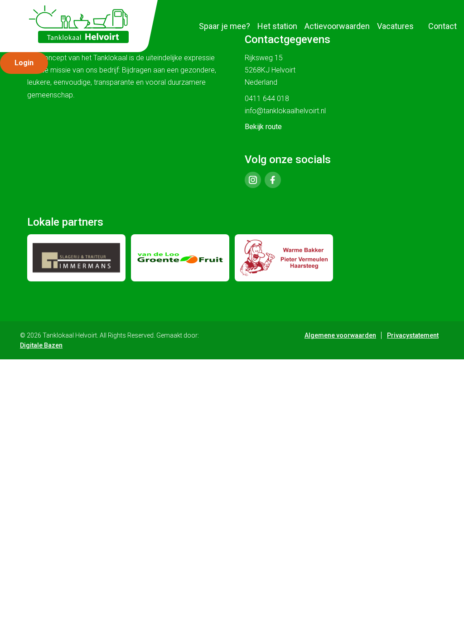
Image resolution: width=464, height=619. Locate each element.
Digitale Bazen (41, 345)
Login (24, 62)
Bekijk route (263, 126)
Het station (277, 26)
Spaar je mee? (224, 26)
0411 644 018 (267, 98)
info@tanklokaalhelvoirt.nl (285, 110)
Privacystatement (413, 335)
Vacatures (395, 26)
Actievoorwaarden (337, 26)
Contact (442, 26)
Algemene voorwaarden (340, 335)
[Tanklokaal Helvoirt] (79, 24)
